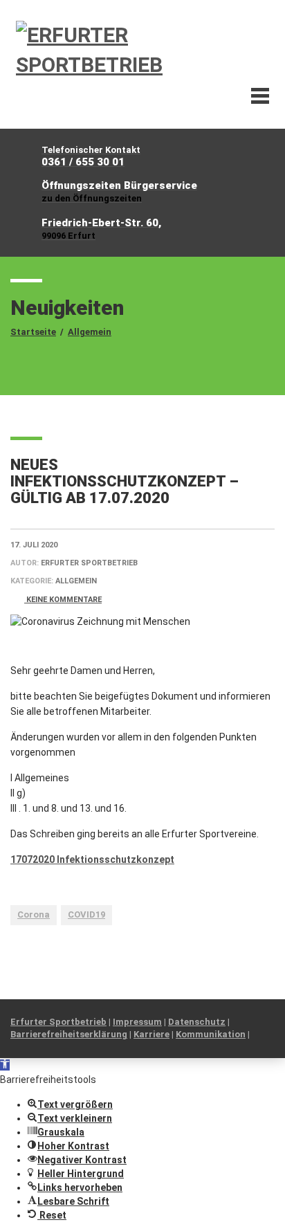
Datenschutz (197, 1022)
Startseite (33, 332)
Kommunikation (211, 1034)
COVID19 (86, 914)
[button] (5, 1065)
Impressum (137, 1022)
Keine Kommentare (63, 599)
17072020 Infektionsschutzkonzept (92, 859)
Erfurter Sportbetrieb (58, 1022)
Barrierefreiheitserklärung (68, 1034)
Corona (33, 914)
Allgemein (89, 332)
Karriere (151, 1034)
